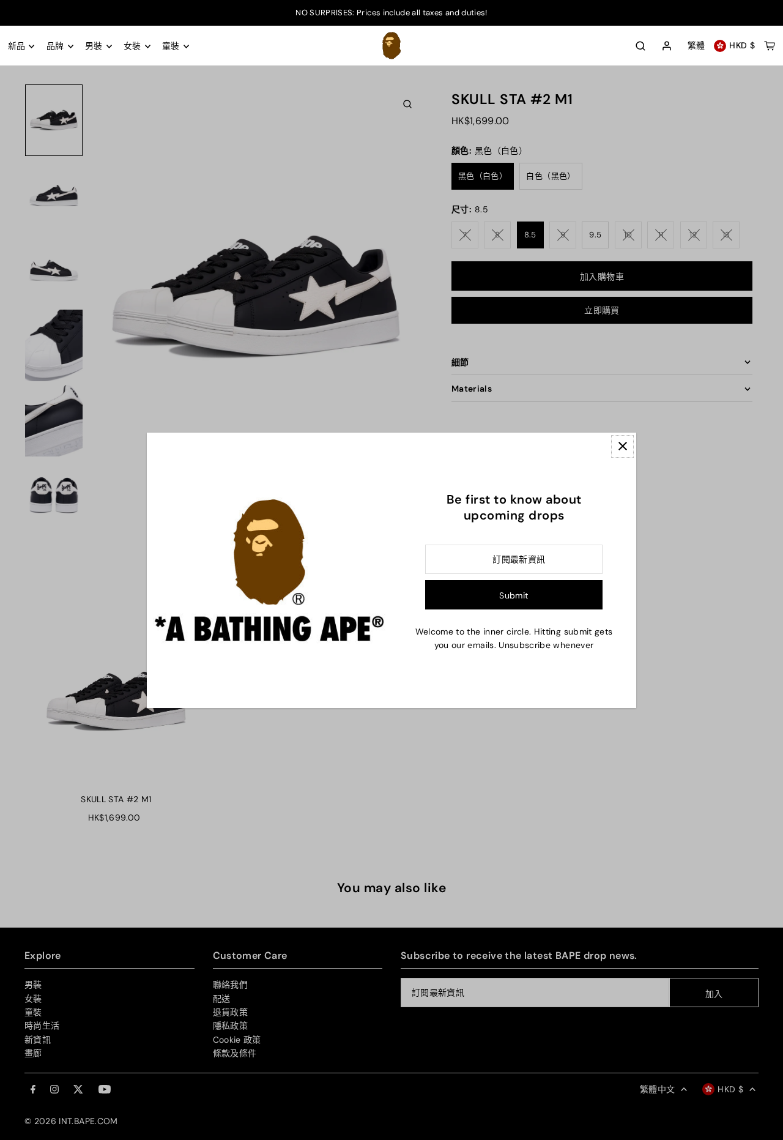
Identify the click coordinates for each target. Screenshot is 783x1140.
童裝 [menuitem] (171, 46)
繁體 (696, 45)
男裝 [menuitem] (94, 46)
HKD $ (742, 45)
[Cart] (769, 45)
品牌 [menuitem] (55, 46)
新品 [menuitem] (17, 46)
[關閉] (622, 446)
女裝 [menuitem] (132, 46)
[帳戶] (666, 46)
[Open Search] (640, 45)
